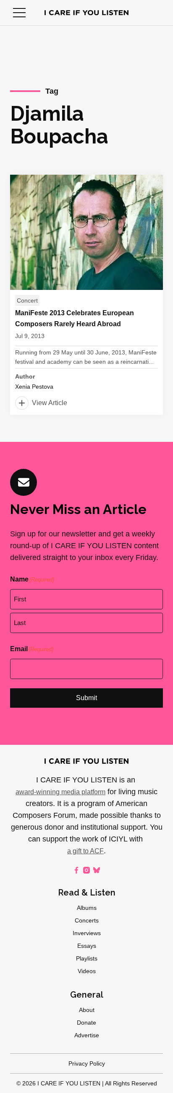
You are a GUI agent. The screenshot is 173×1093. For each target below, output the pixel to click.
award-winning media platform (60, 791)
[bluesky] (96, 870)
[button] (19, 12)
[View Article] (86, 295)
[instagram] (86, 870)
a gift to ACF (85, 851)
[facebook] (76, 870)
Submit (86, 697)
